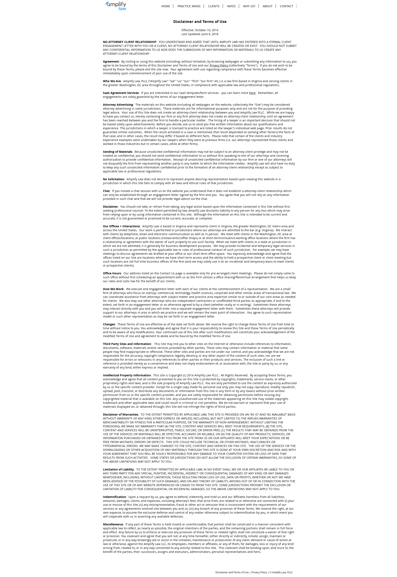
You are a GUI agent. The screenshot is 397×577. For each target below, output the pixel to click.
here (252, 93)
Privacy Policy (219, 65)
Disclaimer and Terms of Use (232, 572)
